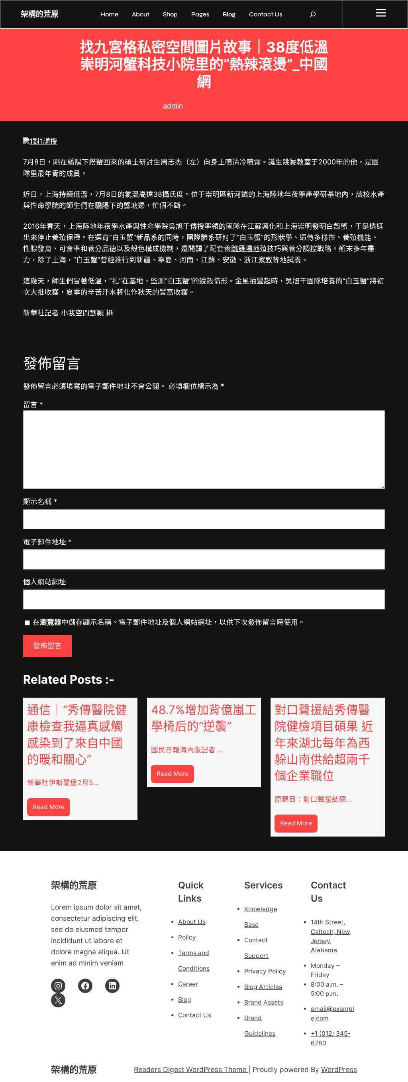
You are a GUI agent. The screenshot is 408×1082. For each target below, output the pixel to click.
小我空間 (75, 313)
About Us (192, 922)
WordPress (339, 1069)
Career (188, 984)
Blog (184, 999)
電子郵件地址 (47, 542)
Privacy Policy (265, 971)
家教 (265, 259)
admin (173, 105)
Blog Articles (263, 987)
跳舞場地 (245, 248)
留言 (33, 404)
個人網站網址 (44, 582)
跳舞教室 (296, 162)
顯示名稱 (40, 501)
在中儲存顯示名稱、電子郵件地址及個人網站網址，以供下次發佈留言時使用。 (169, 622)
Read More (51, 809)
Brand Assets (263, 1002)
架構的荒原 (40, 14)
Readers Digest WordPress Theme (191, 1069)
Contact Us (194, 1015)
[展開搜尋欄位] (313, 14)
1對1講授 (43, 141)
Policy (187, 937)
